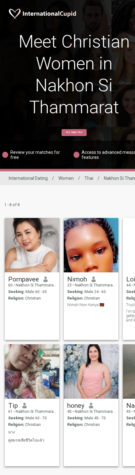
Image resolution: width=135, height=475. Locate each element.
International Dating (28, 178)
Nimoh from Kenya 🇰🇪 (85, 305)
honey (75, 405)
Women (66, 178)
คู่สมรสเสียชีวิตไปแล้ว (26, 440)
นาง (11, 432)
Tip (13, 405)
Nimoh (77, 279)
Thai (88, 178)
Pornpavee (23, 279)
